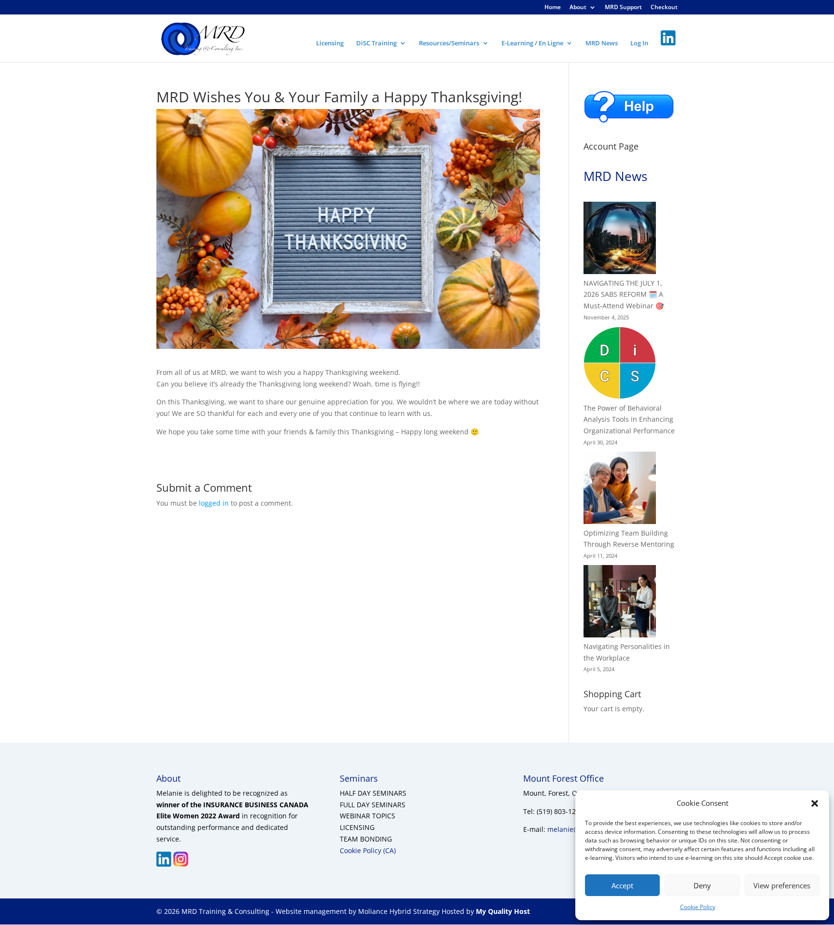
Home (552, 7)
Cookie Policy (697, 907)
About (578, 7)
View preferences (781, 885)
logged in (214, 503)
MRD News (601, 43)
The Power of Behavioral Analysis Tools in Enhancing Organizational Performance (629, 419)
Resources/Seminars (449, 43)
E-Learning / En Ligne (532, 43)
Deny (702, 885)
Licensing (330, 43)
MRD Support (623, 7)
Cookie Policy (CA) (368, 850)
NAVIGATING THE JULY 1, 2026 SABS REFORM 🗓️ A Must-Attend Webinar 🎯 (624, 294)
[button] (815, 803)
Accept (622, 885)
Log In (639, 43)
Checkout (664, 7)
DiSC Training (376, 43)
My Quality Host (502, 911)
